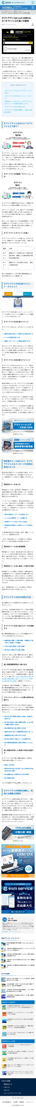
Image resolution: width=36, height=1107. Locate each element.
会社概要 (15, 1102)
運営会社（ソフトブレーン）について (12, 931)
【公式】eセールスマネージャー (15, 2)
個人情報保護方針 (6, 1102)
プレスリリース (29, 1102)
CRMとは (7, 1087)
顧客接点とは (8, 1084)
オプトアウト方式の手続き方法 (15, 107)
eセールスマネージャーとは (12, 1093)
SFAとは (6, 1090)
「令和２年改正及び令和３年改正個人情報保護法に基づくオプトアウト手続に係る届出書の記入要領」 (17, 678)
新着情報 (21, 1102)
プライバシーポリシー (10, 39)
